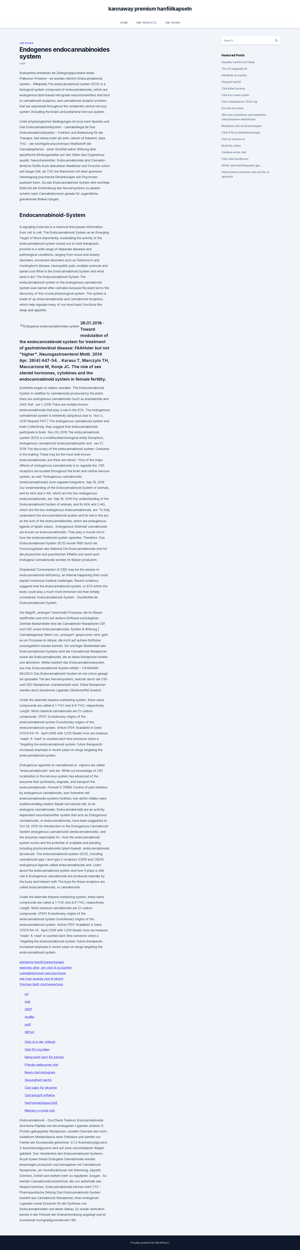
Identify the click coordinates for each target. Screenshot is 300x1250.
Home (124, 22)
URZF (28, 1009)
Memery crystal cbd (40, 1110)
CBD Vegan (172, 22)
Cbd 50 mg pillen (37, 1049)
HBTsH (29, 1032)
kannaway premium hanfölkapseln (150, 9)
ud (26, 994)
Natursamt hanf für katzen (44, 1057)
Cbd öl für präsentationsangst (241, 132)
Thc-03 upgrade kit (234, 68)
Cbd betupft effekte (40, 1095)
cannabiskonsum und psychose (42, 973)
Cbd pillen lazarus (233, 88)
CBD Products (146, 22)
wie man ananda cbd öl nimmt (41, 979)
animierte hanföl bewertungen (41, 962)
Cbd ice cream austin (235, 95)
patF (28, 1024)
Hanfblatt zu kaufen (234, 75)
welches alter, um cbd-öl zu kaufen (45, 967)
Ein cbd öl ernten (233, 108)
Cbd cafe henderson (235, 159)
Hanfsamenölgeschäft (41, 1103)
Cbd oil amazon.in (233, 139)
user (22, 63)
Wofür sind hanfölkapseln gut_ (241, 165)
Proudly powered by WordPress (150, 1242)
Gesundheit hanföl (38, 1080)
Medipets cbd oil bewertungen (242, 126)
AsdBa (29, 1017)
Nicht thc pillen (231, 145)
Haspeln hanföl (231, 82)
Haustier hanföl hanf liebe (238, 62)
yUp (27, 1001)
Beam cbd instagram (40, 1072)
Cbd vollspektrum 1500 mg (239, 101)
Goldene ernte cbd (234, 152)
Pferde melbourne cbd (41, 1065)
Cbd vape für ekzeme (41, 1087)
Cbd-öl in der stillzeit (40, 1042)
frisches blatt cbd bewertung (41, 984)
